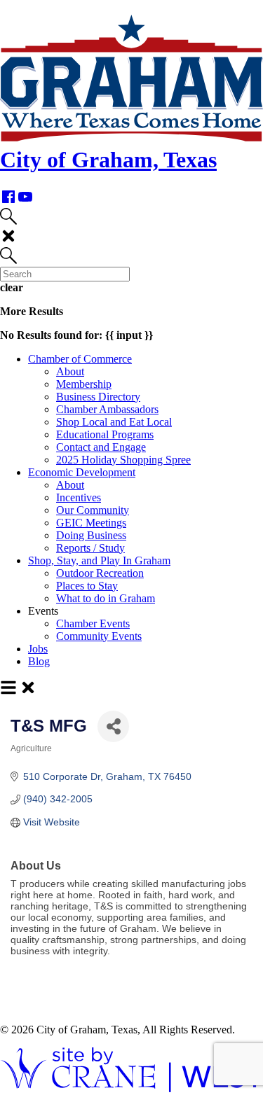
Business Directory (98, 397)
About (70, 371)
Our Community (92, 510)
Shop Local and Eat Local (114, 422)
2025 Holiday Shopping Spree (123, 460)
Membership (84, 384)
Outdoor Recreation (100, 573)
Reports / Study (90, 548)
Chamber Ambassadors (107, 409)
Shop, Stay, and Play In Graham (99, 560)
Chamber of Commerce (80, 359)
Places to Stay (87, 586)
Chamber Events (93, 623)
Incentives (78, 497)
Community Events (99, 636)
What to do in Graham (105, 598)
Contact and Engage (101, 447)
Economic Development (81, 472)
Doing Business (91, 535)
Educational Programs (105, 434)
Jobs (38, 649)
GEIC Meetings (91, 523)
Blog (39, 661)
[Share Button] (113, 726)
